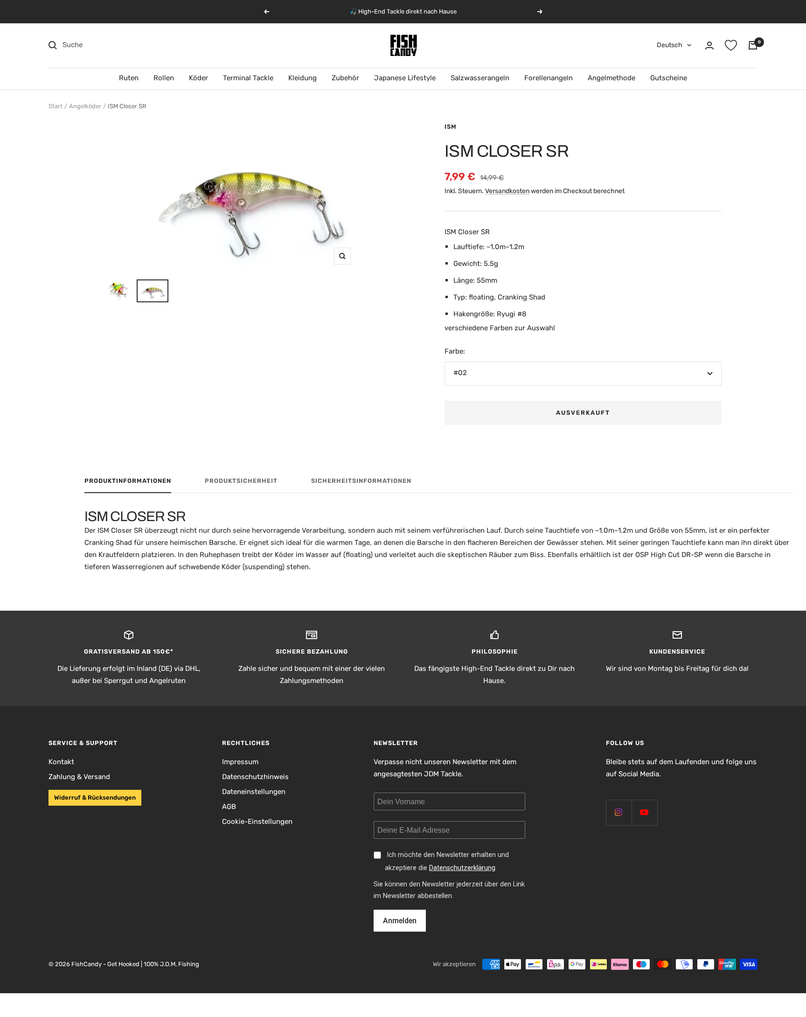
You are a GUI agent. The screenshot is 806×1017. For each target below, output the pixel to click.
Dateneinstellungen (253, 791)
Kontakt (61, 762)
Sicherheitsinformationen (361, 480)
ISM (451, 126)
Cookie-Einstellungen (257, 821)
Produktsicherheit (241, 480)
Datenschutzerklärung (462, 868)
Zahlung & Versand (79, 777)
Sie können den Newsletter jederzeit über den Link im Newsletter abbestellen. (449, 890)
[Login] (709, 45)
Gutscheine (668, 78)
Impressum (240, 762)
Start (56, 106)
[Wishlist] (731, 45)
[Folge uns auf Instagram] (619, 812)
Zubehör (345, 78)
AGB (229, 806)
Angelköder (85, 106)
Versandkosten (507, 191)
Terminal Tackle (248, 78)
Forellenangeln (548, 78)
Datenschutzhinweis (255, 777)
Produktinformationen (127, 480)
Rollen (163, 78)
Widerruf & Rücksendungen (95, 797)
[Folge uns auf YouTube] (644, 812)
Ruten (129, 78)
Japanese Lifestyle (405, 78)
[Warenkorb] (752, 45)
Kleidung (302, 78)
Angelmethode (611, 78)
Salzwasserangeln (480, 78)
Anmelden (400, 920)
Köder (198, 78)
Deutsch (669, 45)
